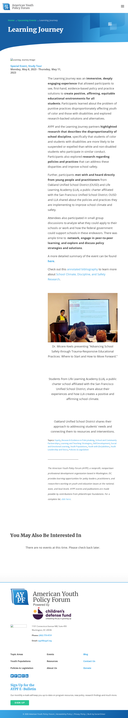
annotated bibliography (82, 269)
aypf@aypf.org (45, 640)
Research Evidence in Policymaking (78, 440)
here (51, 261)
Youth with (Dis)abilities (99, 446)
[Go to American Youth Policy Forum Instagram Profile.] (23, 675)
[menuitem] (12, 675)
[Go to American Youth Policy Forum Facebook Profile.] (15, 675)
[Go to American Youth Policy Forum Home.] (18, 6)
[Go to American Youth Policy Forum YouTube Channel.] (19, 675)
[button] (122, 6)
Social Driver (100, 714)
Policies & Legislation (79, 449)
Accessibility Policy (64, 714)
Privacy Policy (80, 714)
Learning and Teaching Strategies (76, 443)
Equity (58, 440)
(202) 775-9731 (45, 635)
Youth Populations (78, 446)
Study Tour (35, 66)
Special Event (18, 66)
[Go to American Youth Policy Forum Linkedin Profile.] (27, 675)
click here (66, 499)
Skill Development (101, 443)
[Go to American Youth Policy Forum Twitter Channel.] (12, 675)
